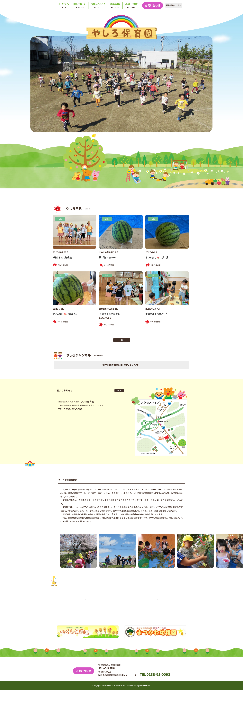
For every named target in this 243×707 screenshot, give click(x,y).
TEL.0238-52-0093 (155, 674)
